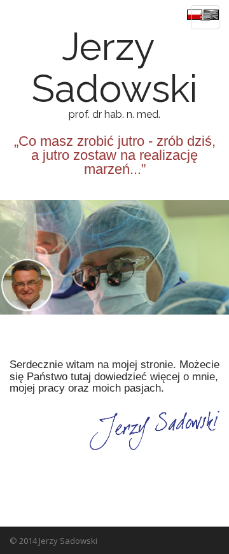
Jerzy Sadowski (106, 67)
